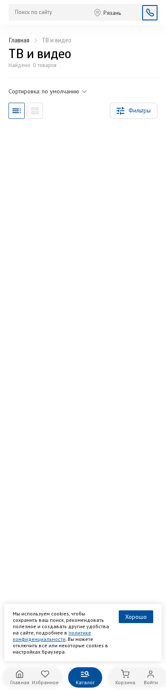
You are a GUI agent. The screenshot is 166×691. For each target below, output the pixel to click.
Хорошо (136, 617)
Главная (19, 41)
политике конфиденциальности (52, 635)
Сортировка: (44, 91)
